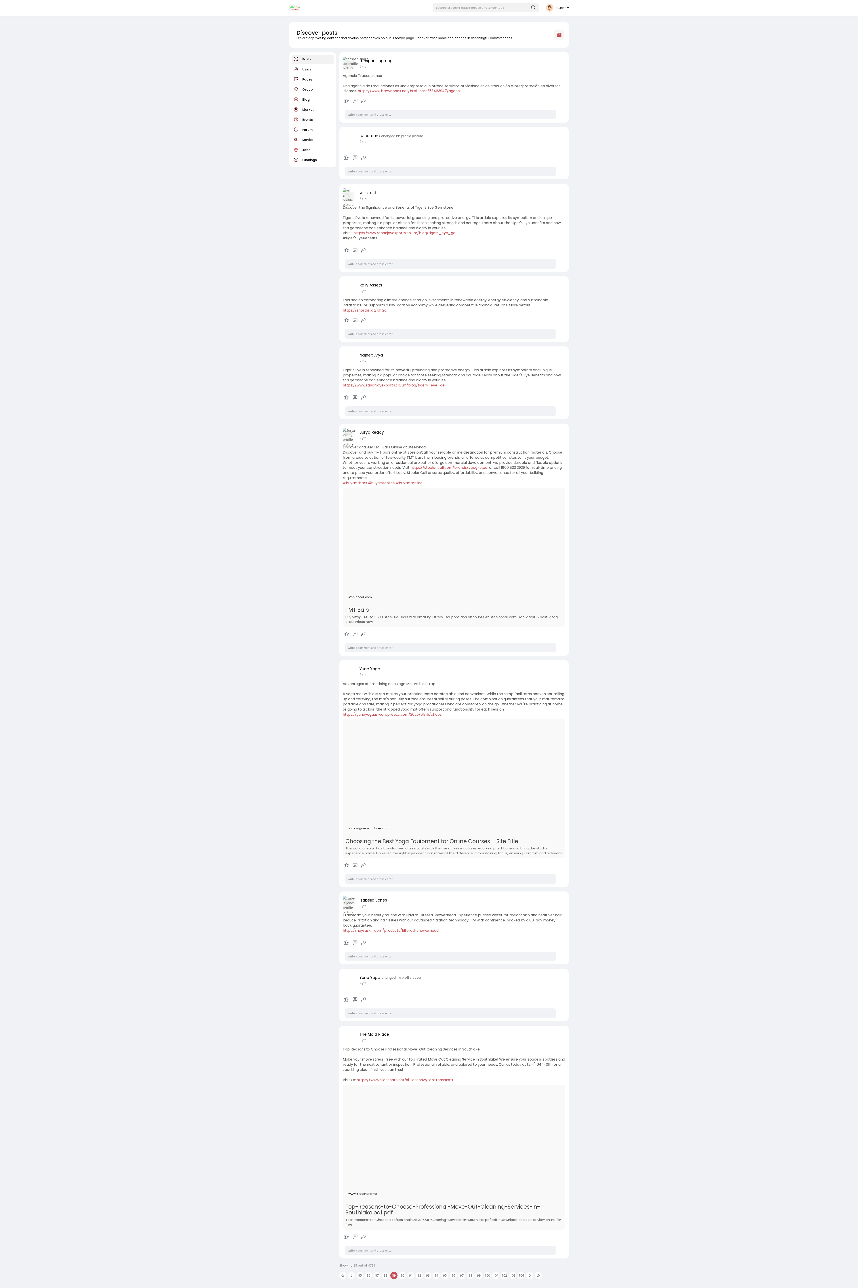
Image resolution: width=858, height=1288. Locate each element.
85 (360, 1275)
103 (512, 1275)
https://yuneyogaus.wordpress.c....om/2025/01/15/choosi (392, 714)
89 (394, 1275)
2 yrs (363, 141)
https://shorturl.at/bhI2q (365, 310)
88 (385, 1275)
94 (436, 1275)
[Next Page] (529, 1275)
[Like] (355, 101)
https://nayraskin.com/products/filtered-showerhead (391, 930)
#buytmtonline (381, 483)
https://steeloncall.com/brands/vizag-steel (449, 467)
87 (377, 1275)
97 (462, 1275)
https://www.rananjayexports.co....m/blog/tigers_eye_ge (404, 233)
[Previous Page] (351, 1275)
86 (368, 1275)
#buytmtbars (355, 483)
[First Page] (343, 1275)
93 (428, 1275)
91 (411, 1275)
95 (445, 1275)
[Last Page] (538, 1275)
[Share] (364, 101)
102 (504, 1275)
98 (470, 1275)
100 (487, 1275)
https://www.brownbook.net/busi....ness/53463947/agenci (409, 90)
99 (479, 1275)
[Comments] (355, 101)
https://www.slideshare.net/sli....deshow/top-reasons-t (405, 1079)
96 (453, 1275)
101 (495, 1275)
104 (521, 1275)
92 (419, 1275)
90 (402, 1275)
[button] (486, 7)
